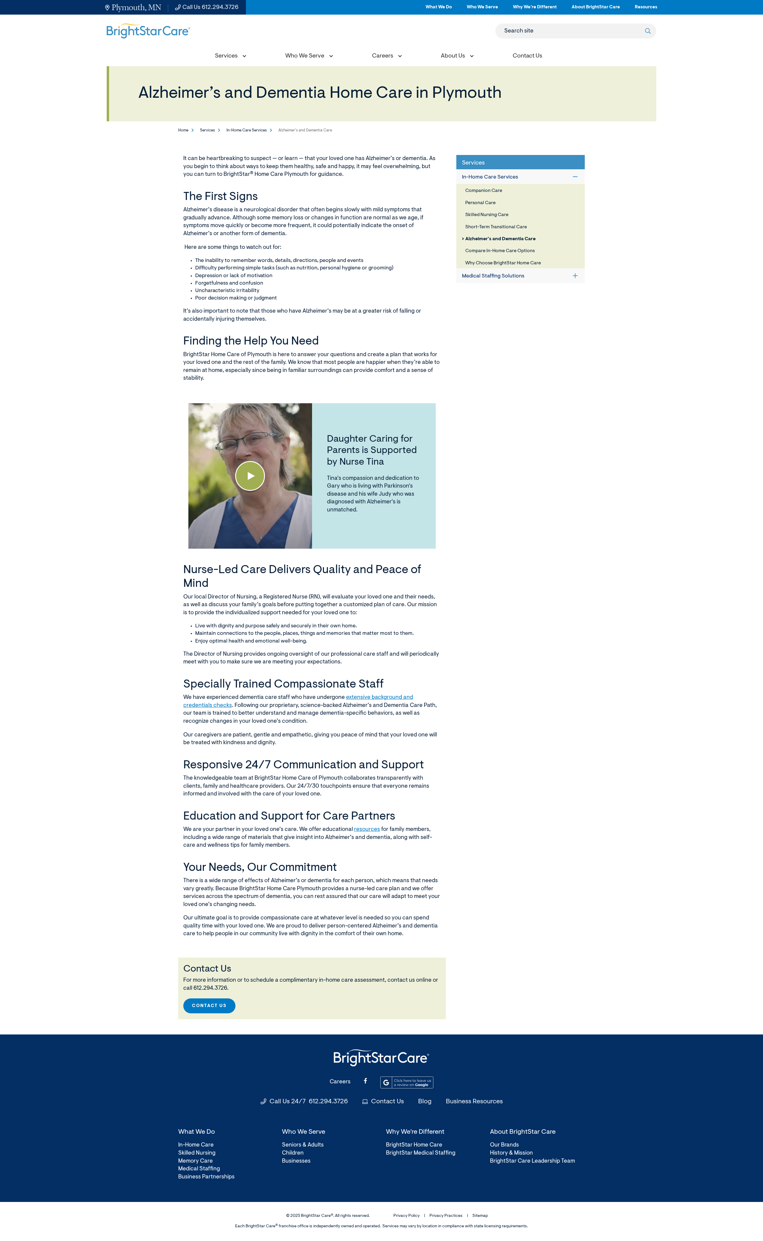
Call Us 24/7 (308, 1102)
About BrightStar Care (596, 10)
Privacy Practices (446, 1216)
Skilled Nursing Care (486, 214)
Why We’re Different (535, 10)
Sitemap (480, 1216)
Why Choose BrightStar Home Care (503, 263)
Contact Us (209, 1006)
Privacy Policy (406, 1216)
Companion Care (483, 190)
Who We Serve (482, 10)
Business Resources (474, 1102)
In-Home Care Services (247, 130)
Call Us (210, 7)
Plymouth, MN (136, 7)
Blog (425, 1102)
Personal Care (480, 203)
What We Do (439, 10)
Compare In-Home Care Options (500, 251)
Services (207, 130)
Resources (646, 10)
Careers (340, 1082)
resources (367, 829)
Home (183, 130)
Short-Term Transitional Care (496, 227)
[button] (229, 56)
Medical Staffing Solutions (493, 276)
